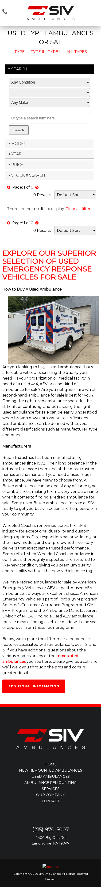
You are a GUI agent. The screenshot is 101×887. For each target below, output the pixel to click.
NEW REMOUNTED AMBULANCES (50, 770)
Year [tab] (16, 154)
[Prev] (8, 187)
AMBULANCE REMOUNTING (50, 782)
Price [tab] (17, 164)
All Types (76, 52)
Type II (37, 52)
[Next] (37, 187)
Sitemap (50, 879)
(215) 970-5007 (50, 829)
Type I (20, 52)
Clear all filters (79, 209)
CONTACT (50, 801)
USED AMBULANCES (50, 776)
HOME (51, 764)
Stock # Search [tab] (28, 175)
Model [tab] (18, 143)
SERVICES (50, 788)
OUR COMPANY (50, 795)
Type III (55, 52)
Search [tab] (19, 69)
